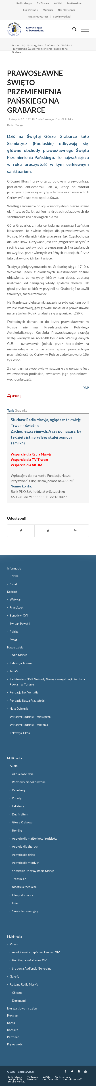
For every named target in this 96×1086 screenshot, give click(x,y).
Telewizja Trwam (21, 663)
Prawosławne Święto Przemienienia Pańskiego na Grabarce (35, 91)
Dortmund (19, 1000)
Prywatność (15, 1044)
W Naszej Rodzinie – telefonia (29, 725)
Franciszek (16, 607)
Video (14, 944)
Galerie (14, 976)
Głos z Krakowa (22, 822)
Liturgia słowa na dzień (22, 1008)
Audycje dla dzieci (23, 854)
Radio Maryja (24, 3)
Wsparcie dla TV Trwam (29, 460)
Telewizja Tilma (20, 733)
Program (13, 1015)
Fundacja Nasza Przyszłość (27, 700)
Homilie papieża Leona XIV (29, 960)
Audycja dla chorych (25, 846)
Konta (11, 1023)
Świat (13, 584)
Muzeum (48, 9)
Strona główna (35, 45)
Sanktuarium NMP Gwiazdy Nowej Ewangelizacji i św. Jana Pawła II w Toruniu (47, 682)
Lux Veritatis (30, 9)
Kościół (59, 119)
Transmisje (19, 879)
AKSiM (58, 3)
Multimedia (14, 758)
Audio (14, 766)
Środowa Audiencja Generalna (31, 968)
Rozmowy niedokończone (29, 782)
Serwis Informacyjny (25, 911)
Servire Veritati (62, 16)
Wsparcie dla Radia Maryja (31, 454)
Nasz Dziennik (66, 9)
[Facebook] (65, 1071)
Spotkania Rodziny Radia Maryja (33, 871)
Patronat (13, 1037)
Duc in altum (20, 814)
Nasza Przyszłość (38, 16)
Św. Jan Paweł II (20, 623)
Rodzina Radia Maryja (24, 984)
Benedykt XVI (19, 615)
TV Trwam (43, 3)
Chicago (17, 992)
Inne (15, 903)
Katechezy (18, 790)
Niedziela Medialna (24, 887)
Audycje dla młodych (25, 862)
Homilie (17, 830)
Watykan (15, 599)
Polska (66, 45)
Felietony (18, 806)
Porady (17, 798)
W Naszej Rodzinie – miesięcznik (30, 717)
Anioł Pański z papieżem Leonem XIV (36, 952)
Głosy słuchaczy (22, 895)
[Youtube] (85, 1071)
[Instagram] (78, 1071)
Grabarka (21, 410)
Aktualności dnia (22, 774)
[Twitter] (72, 1071)
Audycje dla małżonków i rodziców (34, 838)
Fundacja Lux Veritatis (24, 692)
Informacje (53, 45)
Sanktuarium (74, 3)
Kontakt (12, 1030)
